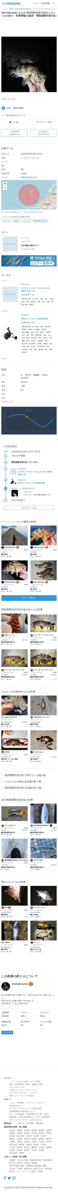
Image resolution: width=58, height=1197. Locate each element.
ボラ (23, 341)
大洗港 (19, 1168)
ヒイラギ (32, 344)
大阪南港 (48, 1168)
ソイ (43, 302)
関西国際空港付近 (29, 177)
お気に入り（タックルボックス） (23, 1090)
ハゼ (44, 335)
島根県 (29, 1144)
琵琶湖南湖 (47, 1160)
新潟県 (29, 1136)
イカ (41, 299)
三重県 (12, 1141)
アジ (27, 302)
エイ (27, 346)
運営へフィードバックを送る (21, 1095)
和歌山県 (13, 1144)
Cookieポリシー (16, 1105)
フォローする (7, 1032)
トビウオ (25, 349)
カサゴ (33, 302)
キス (32, 335)
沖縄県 (21, 1153)
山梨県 (19, 1139)
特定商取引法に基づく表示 (37, 1114)
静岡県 (41, 1139)
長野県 (27, 1139)
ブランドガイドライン (18, 1120)
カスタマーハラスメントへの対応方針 (25, 1108)
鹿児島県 (13, 1153)
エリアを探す (35, 1081)
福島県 (12, 1133)
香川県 (27, 1147)
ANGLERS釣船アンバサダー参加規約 (34, 1117)
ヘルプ (12, 1102)
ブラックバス (26, 299)
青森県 (19, 1130)
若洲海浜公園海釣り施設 (36, 1166)
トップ (12, 1081)
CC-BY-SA (52, 209)
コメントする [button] (45, 122)
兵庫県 (41, 1141)
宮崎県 (41, 1150)
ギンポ (41, 349)
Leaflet (25, 209)
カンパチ (25, 304)
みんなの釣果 (22, 1081)
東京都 (12, 1136)
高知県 (41, 1147)
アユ (46, 341)
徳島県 (19, 1147)
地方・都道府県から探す (19, 1084)
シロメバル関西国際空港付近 (34, 221)
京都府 (27, 1141)
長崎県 (19, 1150)
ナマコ (24, 352)
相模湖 (12, 1160)
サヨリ (31, 304)
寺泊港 (12, 1168)
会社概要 (30, 1123)
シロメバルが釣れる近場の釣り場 (23, 781)
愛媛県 (34, 1147)
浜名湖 (19, 1163)
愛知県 (49, 1139)
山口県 (12, 1147)
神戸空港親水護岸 (17, 1166)
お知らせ (21, 1123)
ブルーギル (25, 332)
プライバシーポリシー (35, 1102)
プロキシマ (26, 241)
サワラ (24, 329)
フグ (35, 349)
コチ (38, 302)
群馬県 (34, 1133)
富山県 (36, 1136)
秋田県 (41, 1130)
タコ (40, 338)
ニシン (33, 346)
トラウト (47, 326)
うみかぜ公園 (22, 1160)
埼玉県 (41, 1133)
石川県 (43, 1136)
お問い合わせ (35, 1120)
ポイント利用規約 (17, 1114)
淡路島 (34, 1163)
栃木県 (27, 1133)
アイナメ (34, 338)
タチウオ (39, 335)
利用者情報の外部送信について (22, 1111)
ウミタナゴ (41, 346)
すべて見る (29, 598)
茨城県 (19, 1133)
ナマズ (44, 329)
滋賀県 (19, 1141)
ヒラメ (42, 332)
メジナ (33, 341)
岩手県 (27, 1130)
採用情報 (39, 1123)
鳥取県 (21, 1144)
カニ (46, 349)
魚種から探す (37, 1084)
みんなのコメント (15, 115)
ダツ (27, 341)
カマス (45, 338)
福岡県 (49, 1147)
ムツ (50, 344)
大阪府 (24, 173)
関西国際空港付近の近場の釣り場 (23, 787)
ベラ (30, 349)
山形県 (49, 1130)
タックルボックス (17, 1087)
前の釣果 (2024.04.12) (14, 132)
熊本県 (27, 1150)
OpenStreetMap (35, 209)
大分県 (34, 1150)
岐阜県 (34, 1139)
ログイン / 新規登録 (41, 3)
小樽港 (40, 1171)
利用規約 (20, 1102)
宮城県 (34, 1130)
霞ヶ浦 (12, 1163)
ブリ (46, 299)
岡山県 (36, 1144)
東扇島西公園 (35, 1160)
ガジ (50, 349)
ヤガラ (45, 344)
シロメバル (34, 158)
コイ (23, 335)
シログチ (40, 341)
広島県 (43, 1144)
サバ (52, 302)
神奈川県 (20, 1136)
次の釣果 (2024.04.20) (43, 132)
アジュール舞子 (29, 1171)
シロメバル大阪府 (10, 221)
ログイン (33, 1093)
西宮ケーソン (15, 1171)
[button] (5, 184)
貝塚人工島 (38, 1168)
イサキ (39, 344)
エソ (50, 338)
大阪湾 (27, 1163)
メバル (24, 158)
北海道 (12, 1130)
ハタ (47, 302)
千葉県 (49, 1133)
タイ (23, 302)
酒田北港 (28, 1168)
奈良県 (49, 1141)
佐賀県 (12, 1150)
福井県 (12, 1139)
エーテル (25, 238)
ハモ (23, 346)
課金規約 (13, 1117)
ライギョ (37, 329)
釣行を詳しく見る (29, 507)
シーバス (35, 299)
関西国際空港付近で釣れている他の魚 (25, 775)
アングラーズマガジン (18, 1093)
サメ (47, 346)
